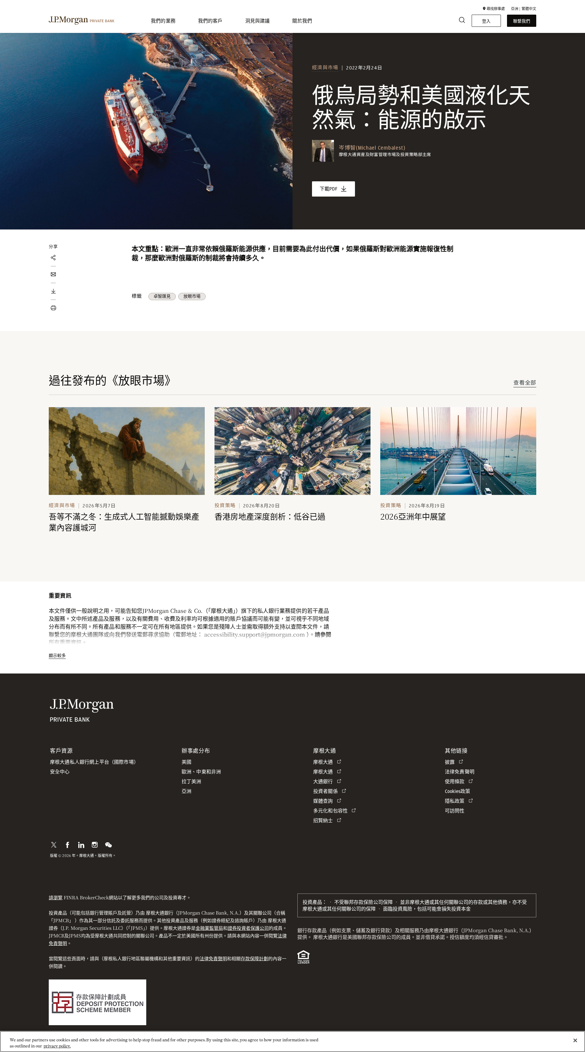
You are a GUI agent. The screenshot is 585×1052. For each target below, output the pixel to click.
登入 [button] (486, 21)
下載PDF (329, 189)
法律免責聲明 (213, 958)
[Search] (462, 20)
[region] (292, 1041)
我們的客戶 (210, 20)
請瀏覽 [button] (55, 897)
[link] (127, 451)
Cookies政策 (457, 791)
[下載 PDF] (53, 291)
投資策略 (225, 505)
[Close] (575, 1040)
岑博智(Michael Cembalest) (372, 148)
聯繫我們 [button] (521, 21)
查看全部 (524, 383)
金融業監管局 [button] (209, 928)
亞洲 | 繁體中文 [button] (523, 8)
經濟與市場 (325, 67)
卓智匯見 (162, 296)
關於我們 (302, 20)
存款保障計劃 (254, 958)
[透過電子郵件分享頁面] (53, 274)
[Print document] (53, 308)
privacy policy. (57, 1045)
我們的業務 (163, 20)
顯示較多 (57, 655)
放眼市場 (191, 296)
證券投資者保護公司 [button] (248, 928)
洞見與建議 (257, 20)
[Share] (53, 258)
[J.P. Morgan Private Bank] (81, 20)
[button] (493, 8)
